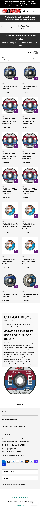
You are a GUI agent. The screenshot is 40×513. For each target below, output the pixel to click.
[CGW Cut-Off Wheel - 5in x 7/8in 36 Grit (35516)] (10, 245)
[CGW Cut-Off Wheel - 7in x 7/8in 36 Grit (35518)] (10, 210)
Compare (29, 52)
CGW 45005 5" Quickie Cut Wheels (29, 87)
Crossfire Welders (10, 484)
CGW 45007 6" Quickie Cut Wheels (9, 87)
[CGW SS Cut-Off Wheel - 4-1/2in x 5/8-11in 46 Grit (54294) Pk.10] (30, 105)
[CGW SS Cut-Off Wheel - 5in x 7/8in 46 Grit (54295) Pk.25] (10, 175)
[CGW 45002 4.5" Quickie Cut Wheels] (30, 280)
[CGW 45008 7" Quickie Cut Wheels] (10, 280)
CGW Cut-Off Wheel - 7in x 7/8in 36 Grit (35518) (10, 225)
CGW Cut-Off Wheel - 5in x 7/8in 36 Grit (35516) (9, 261)
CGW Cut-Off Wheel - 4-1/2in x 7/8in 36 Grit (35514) (30, 261)
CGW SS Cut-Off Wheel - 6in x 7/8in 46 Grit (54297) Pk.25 (30, 156)
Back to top (20, 404)
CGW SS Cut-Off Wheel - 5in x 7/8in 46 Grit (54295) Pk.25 (10, 191)
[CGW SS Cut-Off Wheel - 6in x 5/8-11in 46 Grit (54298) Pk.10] (10, 105)
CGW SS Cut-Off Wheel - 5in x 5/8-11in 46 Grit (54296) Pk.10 (10, 156)
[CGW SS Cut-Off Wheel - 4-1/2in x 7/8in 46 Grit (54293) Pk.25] (30, 175)
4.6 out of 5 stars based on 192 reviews (20, 501)
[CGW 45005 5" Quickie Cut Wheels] (30, 72)
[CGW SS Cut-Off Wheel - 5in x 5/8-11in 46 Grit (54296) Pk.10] (10, 140)
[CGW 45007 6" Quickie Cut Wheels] (10, 72)
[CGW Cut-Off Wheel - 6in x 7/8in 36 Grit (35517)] (30, 210)
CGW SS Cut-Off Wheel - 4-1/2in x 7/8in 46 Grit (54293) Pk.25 (30, 191)
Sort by (4, 57)
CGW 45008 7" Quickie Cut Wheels (9, 295)
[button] (32, 11)
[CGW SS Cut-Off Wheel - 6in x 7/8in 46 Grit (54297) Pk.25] (30, 140)
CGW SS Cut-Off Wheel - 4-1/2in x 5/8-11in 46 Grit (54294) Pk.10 (30, 121)
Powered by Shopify (20, 484)
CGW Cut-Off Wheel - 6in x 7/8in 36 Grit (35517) (29, 226)
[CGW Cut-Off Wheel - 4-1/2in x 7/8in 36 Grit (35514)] (30, 245)
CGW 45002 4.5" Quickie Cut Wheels (30, 295)
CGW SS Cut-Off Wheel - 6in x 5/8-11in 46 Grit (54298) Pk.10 (10, 121)
